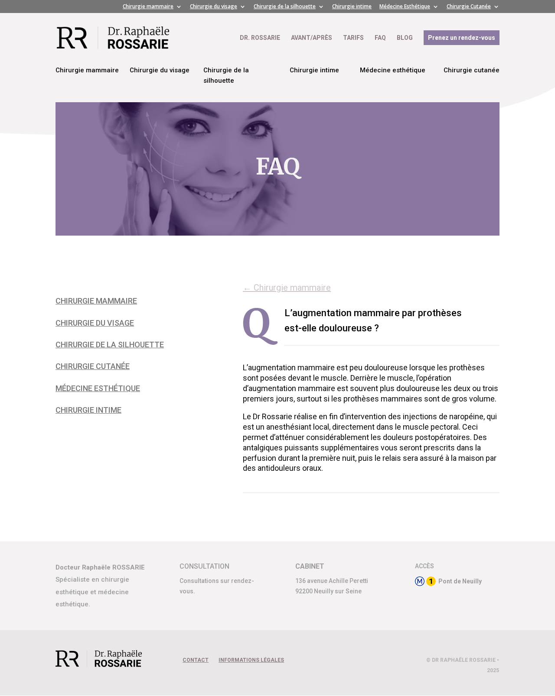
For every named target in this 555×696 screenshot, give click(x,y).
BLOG (405, 38)
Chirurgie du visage (213, 7)
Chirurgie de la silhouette (285, 7)
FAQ (380, 38)
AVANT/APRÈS (311, 38)
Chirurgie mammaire (148, 7)
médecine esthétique (98, 388)
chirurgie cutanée (93, 366)
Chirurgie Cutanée (469, 7)
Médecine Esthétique (404, 7)
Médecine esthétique (392, 70)
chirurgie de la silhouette (110, 344)
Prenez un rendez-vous (461, 37)
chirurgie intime (88, 409)
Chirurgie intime (352, 7)
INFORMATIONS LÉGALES (251, 660)
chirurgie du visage (95, 322)
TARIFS (353, 38)
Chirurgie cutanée (472, 70)
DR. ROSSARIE (260, 38)
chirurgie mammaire (96, 300)
